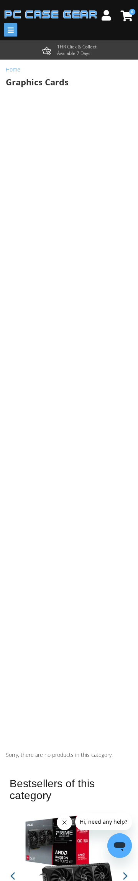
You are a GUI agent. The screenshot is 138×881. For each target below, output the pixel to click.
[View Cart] (125, 15)
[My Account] (109, 14)
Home (13, 69)
